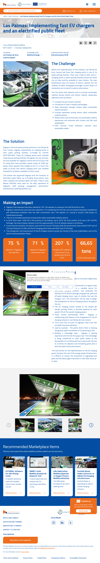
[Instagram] (54, 523)
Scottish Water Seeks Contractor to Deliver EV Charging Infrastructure (85, 475)
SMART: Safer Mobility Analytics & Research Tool (37, 473)
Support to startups (11, 529)
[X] (70, 523)
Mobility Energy (33, 55)
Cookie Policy (41, 558)
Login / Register (89, 11)
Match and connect (11, 518)
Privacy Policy (25, 552)
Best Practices (13, 16)
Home (5, 16)
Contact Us (70, 11)
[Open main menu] (94, 4)
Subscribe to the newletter (20, 540)
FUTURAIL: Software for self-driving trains (14, 473)
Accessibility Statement (78, 558)
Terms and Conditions (10, 558)
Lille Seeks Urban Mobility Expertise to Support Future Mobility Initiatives (61, 475)
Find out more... (14, 493)
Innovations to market (12, 526)
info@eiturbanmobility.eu (47, 548)
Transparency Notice (58, 558)
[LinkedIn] (62, 523)
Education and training (12, 522)
